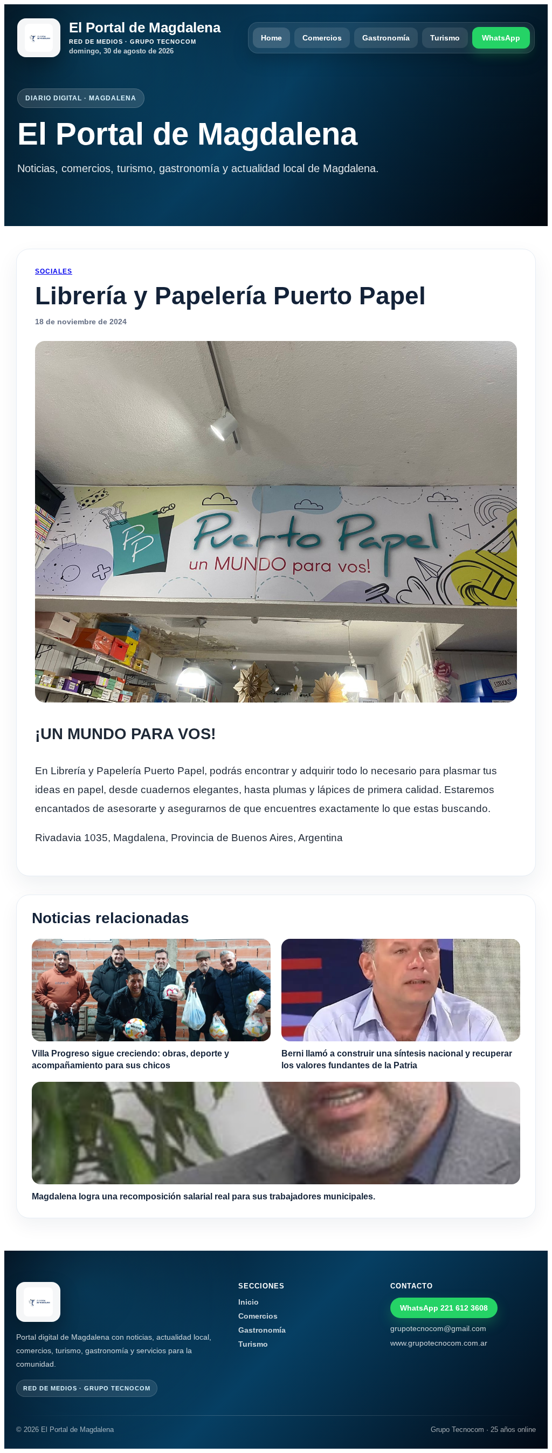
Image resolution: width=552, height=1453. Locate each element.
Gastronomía (386, 37)
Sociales (53, 271)
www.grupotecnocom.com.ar (438, 1343)
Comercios (322, 37)
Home (271, 37)
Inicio (248, 1302)
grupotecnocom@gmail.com (438, 1328)
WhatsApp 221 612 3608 (444, 1308)
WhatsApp (501, 37)
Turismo (445, 37)
